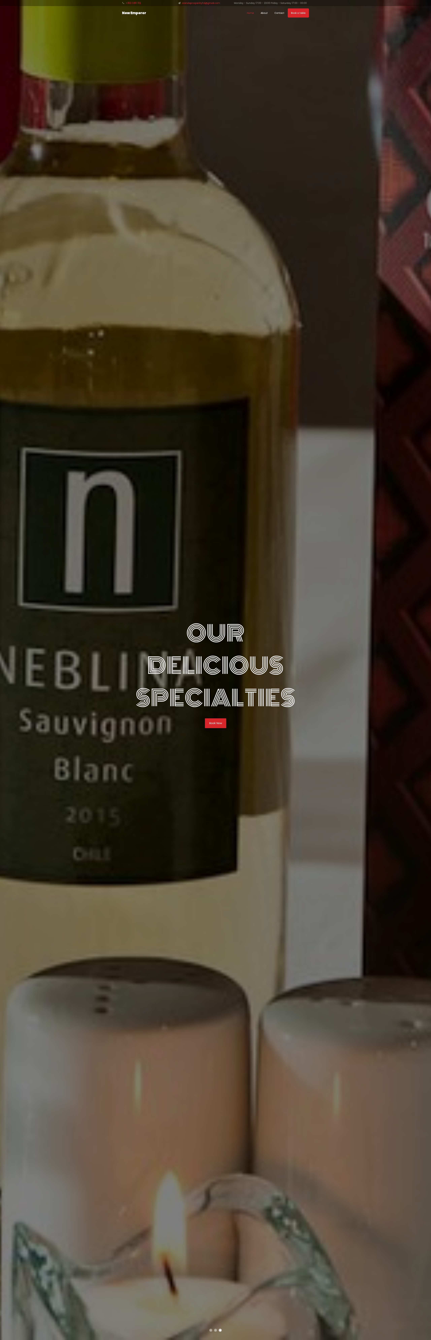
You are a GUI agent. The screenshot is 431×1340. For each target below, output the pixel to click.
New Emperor (134, 13)
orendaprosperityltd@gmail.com (201, 3)
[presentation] (1, 668)
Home (250, 13)
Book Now (215, 723)
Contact (279, 13)
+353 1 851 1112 (133, 3)
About (264, 13)
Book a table (298, 13)
